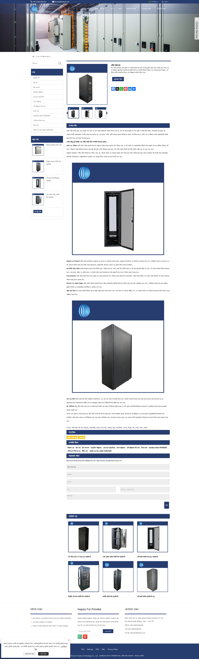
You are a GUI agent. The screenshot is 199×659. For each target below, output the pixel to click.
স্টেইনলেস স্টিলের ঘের (39, 120)
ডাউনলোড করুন (131, 9)
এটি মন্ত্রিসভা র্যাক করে (45, 56)
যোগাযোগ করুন (161, 9)
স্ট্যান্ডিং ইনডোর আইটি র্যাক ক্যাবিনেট (79, 596)
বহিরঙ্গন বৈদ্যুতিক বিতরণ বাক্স (53, 145)
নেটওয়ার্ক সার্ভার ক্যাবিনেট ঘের (145, 596)
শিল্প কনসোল (36, 87)
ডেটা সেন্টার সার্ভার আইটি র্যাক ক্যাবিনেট (114, 557)
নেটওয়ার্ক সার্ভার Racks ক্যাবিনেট (147, 557)
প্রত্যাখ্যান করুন (29, 654)
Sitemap (90, 649)
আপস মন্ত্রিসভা (37, 101)
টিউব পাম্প (36, 125)
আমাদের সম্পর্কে (99, 9)
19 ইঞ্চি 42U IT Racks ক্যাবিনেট (79, 557)
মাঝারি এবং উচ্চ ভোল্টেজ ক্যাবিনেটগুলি (43, 130)
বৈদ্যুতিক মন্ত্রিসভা (38, 92)
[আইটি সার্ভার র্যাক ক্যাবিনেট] (118, 576)
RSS (97, 649)
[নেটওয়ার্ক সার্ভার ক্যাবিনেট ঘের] (152, 576)
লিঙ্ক (82, 649)
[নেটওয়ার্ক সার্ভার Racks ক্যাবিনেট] (152, 537)
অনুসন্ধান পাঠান (146, 9)
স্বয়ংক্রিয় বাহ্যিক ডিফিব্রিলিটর (41, 116)
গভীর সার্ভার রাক (72, 438)
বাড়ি (88, 9)
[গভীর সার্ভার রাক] (73, 112)
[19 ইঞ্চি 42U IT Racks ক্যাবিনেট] (83, 537)
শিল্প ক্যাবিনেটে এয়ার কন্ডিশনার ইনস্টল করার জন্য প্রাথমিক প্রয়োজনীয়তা (52, 618)
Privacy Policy (113, 649)
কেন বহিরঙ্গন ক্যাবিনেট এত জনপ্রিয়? (42, 622)
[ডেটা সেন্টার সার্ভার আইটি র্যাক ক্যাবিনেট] (118, 537)
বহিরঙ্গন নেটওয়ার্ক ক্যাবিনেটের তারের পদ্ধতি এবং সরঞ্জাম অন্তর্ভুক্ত (50, 626)
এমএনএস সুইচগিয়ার (38, 97)
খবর (120, 9)
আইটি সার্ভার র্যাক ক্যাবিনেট (110, 596)
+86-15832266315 (136, 625)
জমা (166, 505)
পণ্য (111, 9)
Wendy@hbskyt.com (137, 633)
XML (103, 649)
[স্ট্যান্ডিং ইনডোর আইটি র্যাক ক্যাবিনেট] (83, 576)
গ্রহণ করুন (43, 654)
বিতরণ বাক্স (36, 111)
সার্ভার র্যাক (82, 438)
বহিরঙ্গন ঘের (36, 78)
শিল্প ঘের (35, 83)
